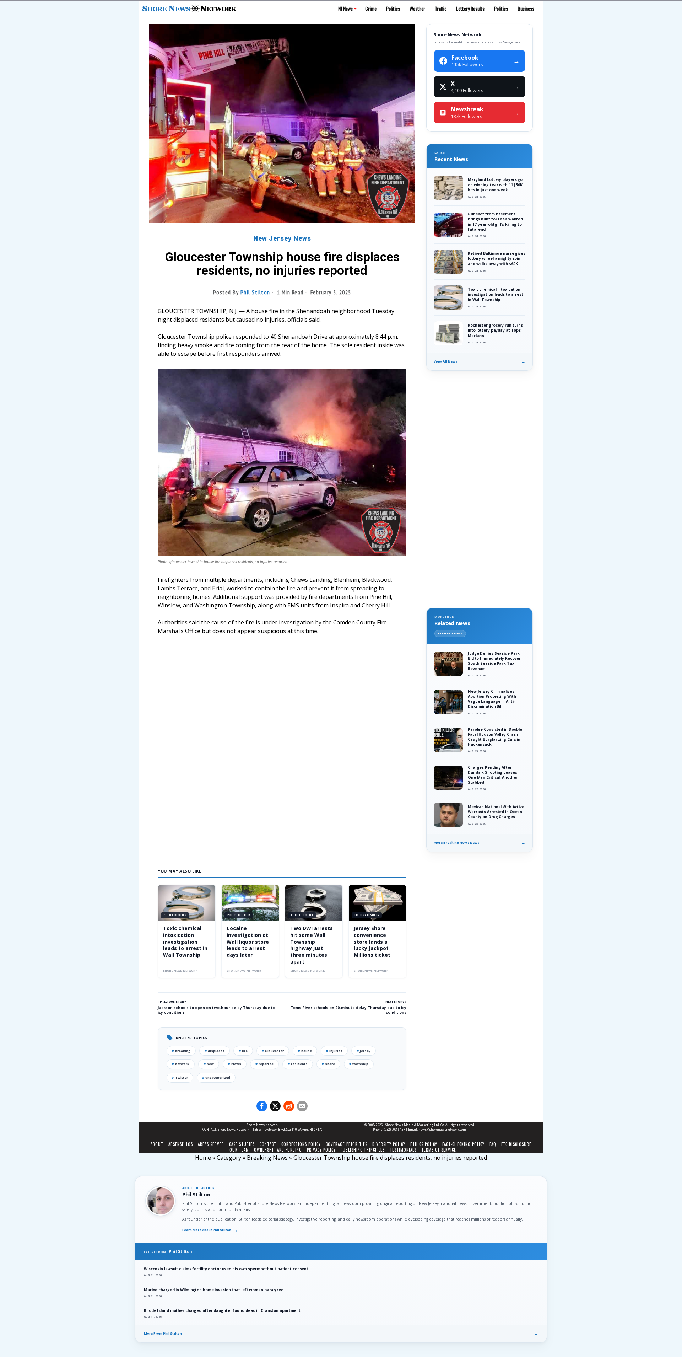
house (305, 1050)
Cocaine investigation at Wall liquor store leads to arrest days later (248, 942)
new (209, 1064)
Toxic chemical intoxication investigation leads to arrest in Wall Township (185, 942)
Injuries (334, 1050)
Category (229, 1158)
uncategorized (216, 1077)
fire (243, 1050)
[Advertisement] (282, 694)
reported (264, 1064)
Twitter (180, 1077)
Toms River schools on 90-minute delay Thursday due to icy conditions (348, 1010)
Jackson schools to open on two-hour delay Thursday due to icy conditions (216, 1010)
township (358, 1064)
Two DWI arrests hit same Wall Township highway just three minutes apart (311, 945)
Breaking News (267, 1158)
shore (328, 1064)
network (180, 1064)
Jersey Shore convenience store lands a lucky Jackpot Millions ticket (372, 942)
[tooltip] (261, 1106)
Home (203, 1158)
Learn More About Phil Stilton (210, 1230)
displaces (214, 1050)
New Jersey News (282, 238)
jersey (363, 1050)
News (234, 1064)
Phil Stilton (255, 292)
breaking (181, 1050)
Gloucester (273, 1050)
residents (298, 1064)
